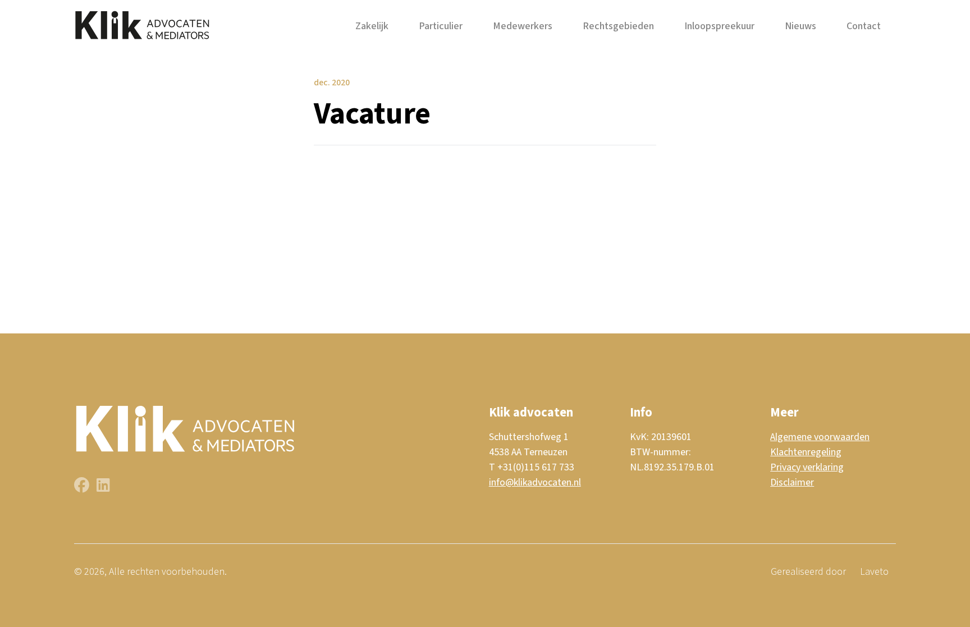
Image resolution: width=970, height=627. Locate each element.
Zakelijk (371, 26)
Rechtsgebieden (618, 26)
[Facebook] (82, 487)
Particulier (441, 26)
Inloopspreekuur (719, 26)
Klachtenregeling (805, 452)
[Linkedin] (103, 487)
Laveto (874, 572)
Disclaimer (792, 482)
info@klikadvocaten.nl (535, 482)
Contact (864, 26)
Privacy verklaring (807, 467)
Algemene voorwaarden (820, 437)
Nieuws (800, 26)
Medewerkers (522, 26)
